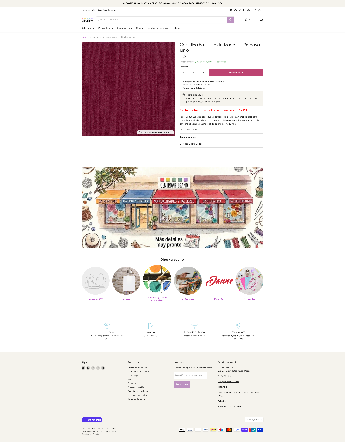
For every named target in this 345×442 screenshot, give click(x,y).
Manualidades (105, 28)
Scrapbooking (124, 28)
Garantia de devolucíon (138, 391)
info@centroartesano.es (228, 381)
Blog (130, 379)
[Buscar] (230, 20)
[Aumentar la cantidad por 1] (203, 72)
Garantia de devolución (107, 10)
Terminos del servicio (137, 399)
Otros (139, 28)
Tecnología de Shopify (90, 434)
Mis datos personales (137, 395)
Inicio (84, 37)
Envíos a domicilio (88, 10)
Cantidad (184, 66)
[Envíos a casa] (107, 331)
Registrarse (182, 384)
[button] (250, 19)
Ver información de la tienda (194, 88)
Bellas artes (87, 28)
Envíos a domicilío (136, 387)
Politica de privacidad (137, 367)
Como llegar (133, 375)
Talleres (176, 28)
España (252, 419)
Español (258, 10)
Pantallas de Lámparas (157, 28)
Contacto (132, 383)
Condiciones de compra (138, 371)
